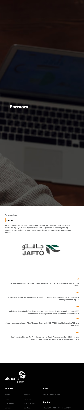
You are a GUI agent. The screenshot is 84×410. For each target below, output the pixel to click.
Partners (27, 399)
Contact (27, 408)
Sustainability (29, 403)
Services (8, 408)
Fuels (7, 399)
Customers (9, 403)
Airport (27, 394)
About (7, 394)
